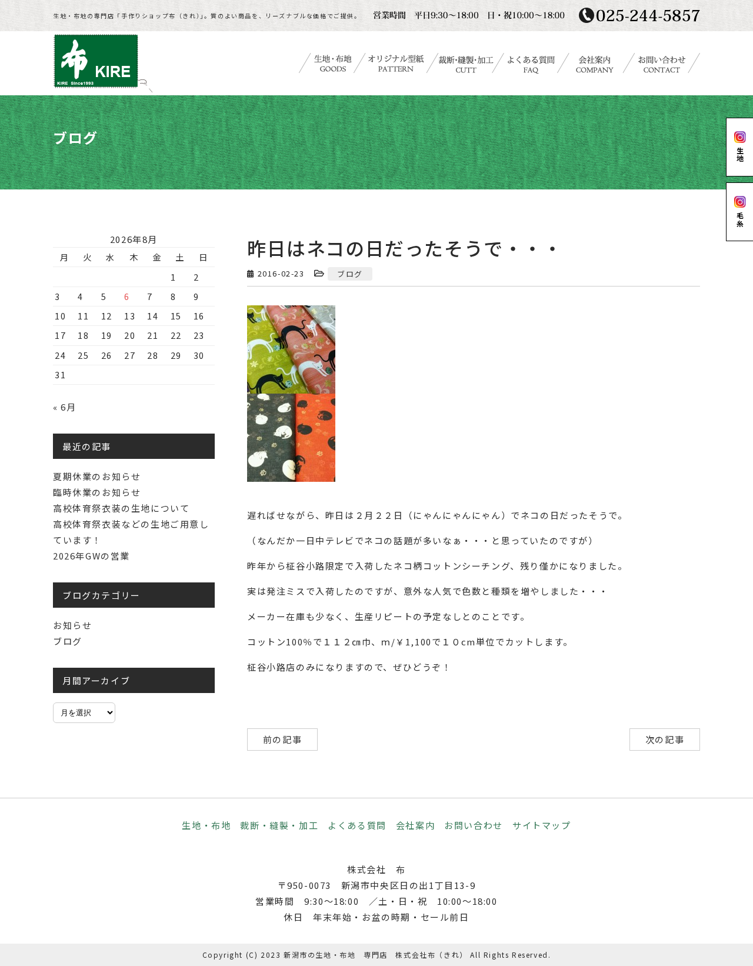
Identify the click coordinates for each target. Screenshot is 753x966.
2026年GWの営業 (91, 555)
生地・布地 (206, 825)
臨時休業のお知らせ (97, 492)
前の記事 (282, 739)
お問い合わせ (473, 825)
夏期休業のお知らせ (97, 476)
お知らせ (72, 625)
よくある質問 (357, 825)
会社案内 (415, 825)
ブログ (350, 273)
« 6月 (64, 407)
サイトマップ (541, 825)
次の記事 (664, 739)
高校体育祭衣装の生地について (121, 508)
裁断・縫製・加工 (279, 825)
